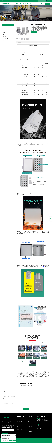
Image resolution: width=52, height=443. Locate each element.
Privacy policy (30, 439)
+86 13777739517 (39, 428)
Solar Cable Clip (5, 38)
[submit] (45, 1)
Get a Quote (47, 3)
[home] (5, 3)
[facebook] (48, 440)
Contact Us (40, 3)
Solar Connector (6, 36)
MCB (4, 32)
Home (13, 3)
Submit (26, 408)
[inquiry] (51, 220)
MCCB (4, 34)
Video (31, 3)
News (28, 3)
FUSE (4, 30)
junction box (24, 372)
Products (16, 3)
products (43, 266)
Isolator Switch (5, 40)
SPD (4, 28)
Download (35, 3)
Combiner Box (5, 42)
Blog (18, 424)
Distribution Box (9, 18)
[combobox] (5, 400)
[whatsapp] (51, 218)
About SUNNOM (23, 3)
